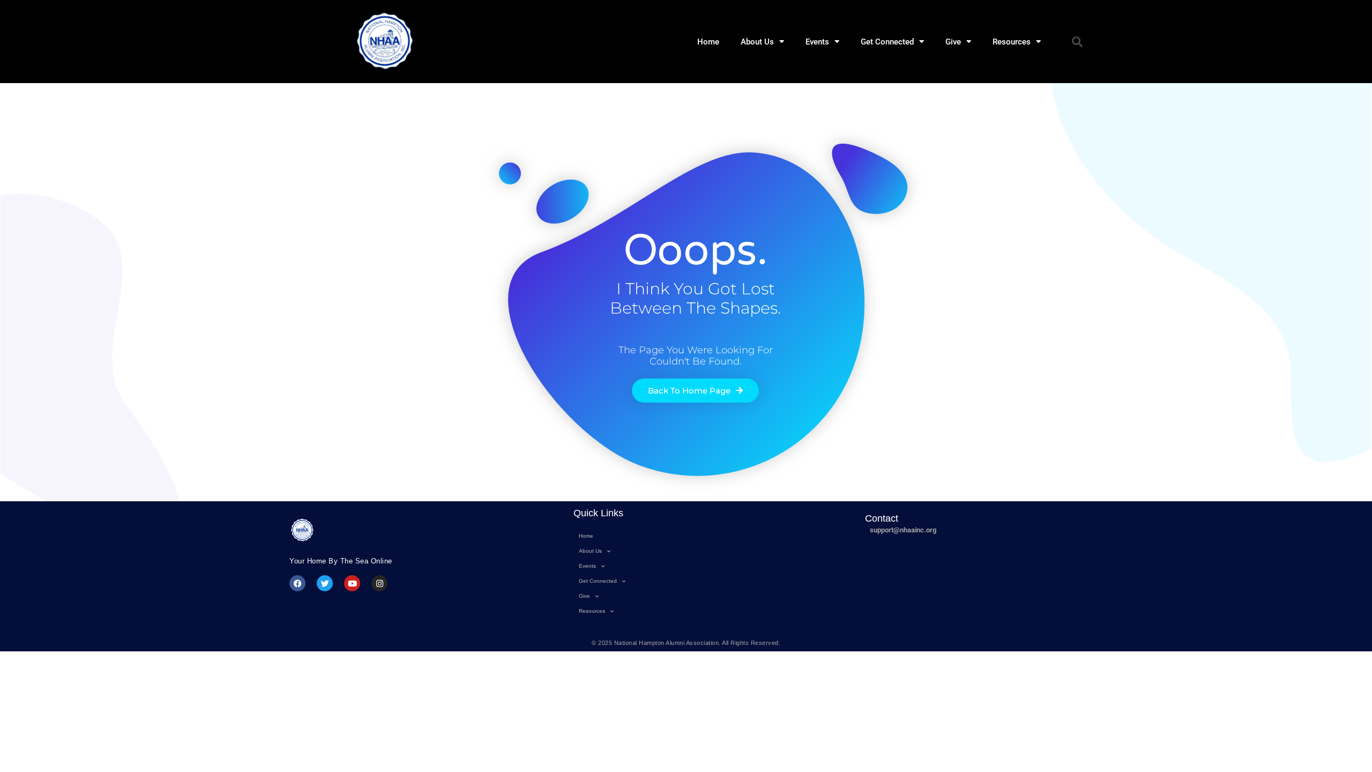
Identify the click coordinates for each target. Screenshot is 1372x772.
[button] (1077, 42)
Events (817, 42)
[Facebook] (297, 583)
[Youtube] (352, 583)
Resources (1012, 42)
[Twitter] (325, 583)
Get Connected (887, 42)
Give (953, 42)
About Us (757, 42)
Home (708, 42)
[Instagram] (379, 583)
